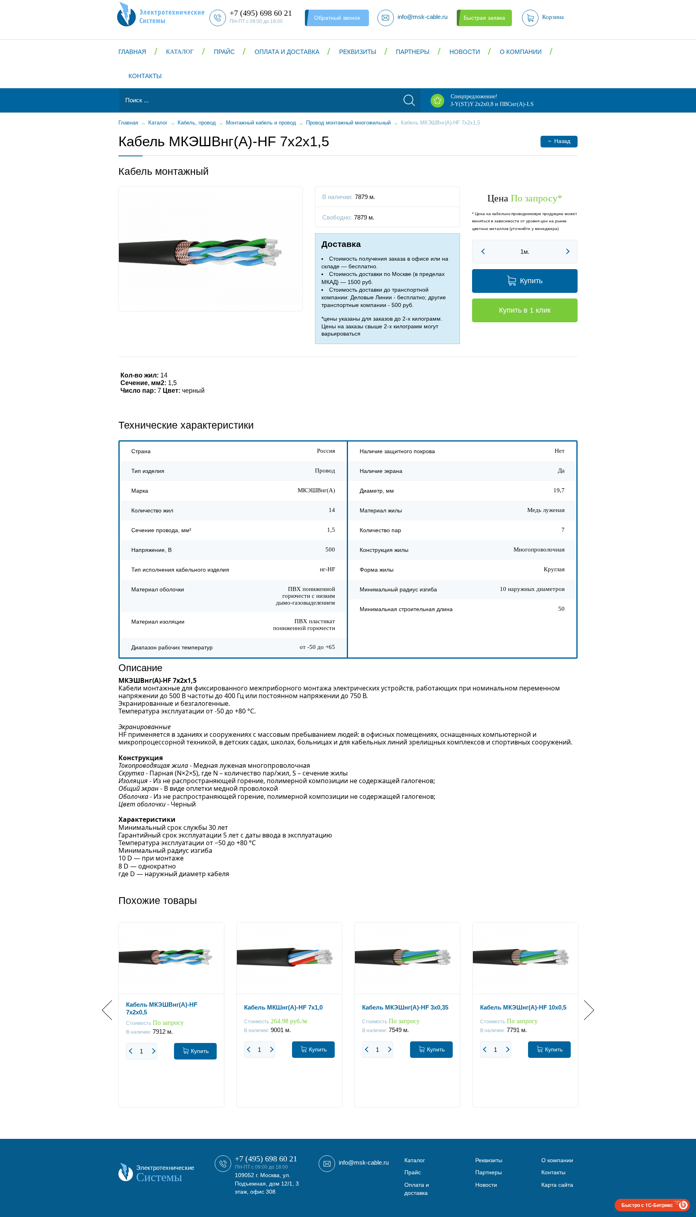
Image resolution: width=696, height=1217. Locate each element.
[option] (171, 1021)
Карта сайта (557, 1185)
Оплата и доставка (287, 51)
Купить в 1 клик (525, 310)
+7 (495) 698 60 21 (266, 1158)
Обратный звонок (337, 18)
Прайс (224, 51)
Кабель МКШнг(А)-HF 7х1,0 (283, 1007)
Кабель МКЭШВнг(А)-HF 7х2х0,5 (161, 1008)
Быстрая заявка (484, 18)
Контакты (145, 76)
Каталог (180, 51)
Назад (558, 140)
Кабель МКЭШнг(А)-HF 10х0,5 (523, 1007)
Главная (132, 51)
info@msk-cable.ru (364, 1162)
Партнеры (412, 51)
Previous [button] (112, 1010)
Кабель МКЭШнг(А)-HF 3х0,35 (405, 1007)
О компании (521, 51)
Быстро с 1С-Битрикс (647, 1205)
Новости (465, 51)
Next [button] (584, 1010)
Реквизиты (357, 51)
